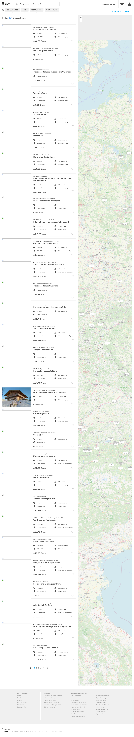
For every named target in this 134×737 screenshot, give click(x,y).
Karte (127, 11)
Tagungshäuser (101, 714)
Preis (25, 10)
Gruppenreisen (75, 709)
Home (19, 696)
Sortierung (115, 11)
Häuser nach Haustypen (52, 702)
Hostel (73, 714)
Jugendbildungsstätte (78, 716)
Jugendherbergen (101, 698)
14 (43, 668)
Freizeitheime (75, 698)
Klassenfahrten (101, 702)
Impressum (20, 705)
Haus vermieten (108, 4)
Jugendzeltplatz (101, 700)
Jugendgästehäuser (102, 696)
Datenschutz (21, 707)
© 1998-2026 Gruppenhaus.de (37, 731)
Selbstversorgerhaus (102, 709)
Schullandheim (100, 707)
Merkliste (20, 698)
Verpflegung (36, 10)
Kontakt (19, 700)
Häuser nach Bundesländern (53, 696)
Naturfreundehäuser (102, 705)
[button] (83, 431)
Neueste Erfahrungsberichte (53, 705)
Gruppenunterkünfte (77, 711)
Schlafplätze (12, 10)
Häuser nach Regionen (51, 698)
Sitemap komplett (49, 707)
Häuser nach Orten (50, 700)
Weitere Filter (51, 10)
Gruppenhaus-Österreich (79, 705)
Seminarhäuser (101, 711)
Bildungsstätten (76, 696)
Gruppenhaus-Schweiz (78, 707)
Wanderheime (75, 700)
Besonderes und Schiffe (78, 702)
